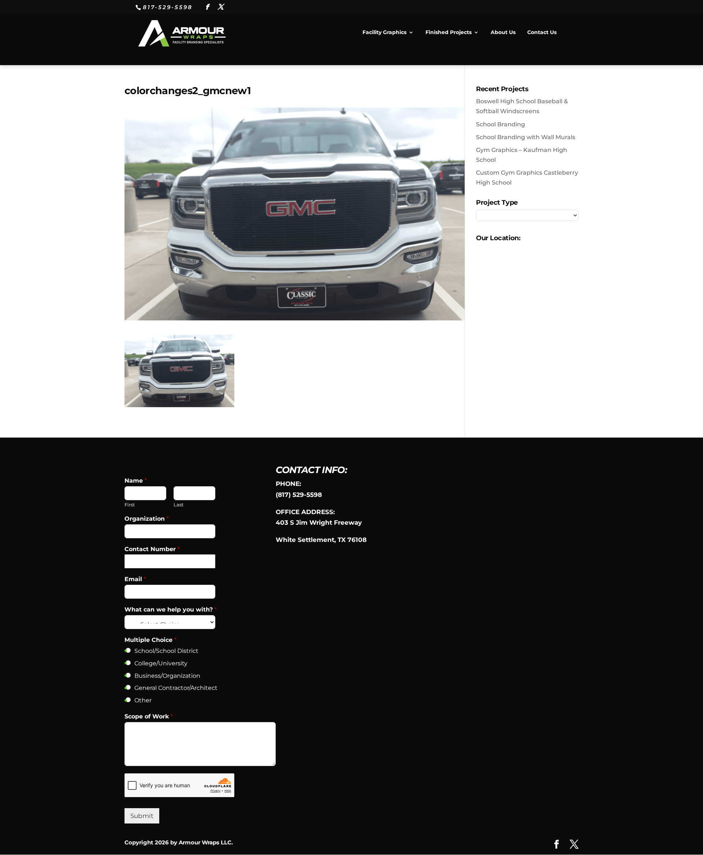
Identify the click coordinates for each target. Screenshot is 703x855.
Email (135, 579)
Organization (146, 518)
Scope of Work (148, 716)
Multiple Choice (150, 639)
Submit (141, 815)
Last (178, 505)
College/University (160, 663)
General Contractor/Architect (175, 687)
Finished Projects (448, 33)
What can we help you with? (170, 609)
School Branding (500, 124)
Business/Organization (167, 675)
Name (135, 480)
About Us (503, 33)
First (129, 505)
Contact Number (152, 549)
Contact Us (542, 33)
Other (143, 700)
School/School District (166, 650)
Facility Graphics (384, 33)
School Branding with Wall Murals (525, 137)
